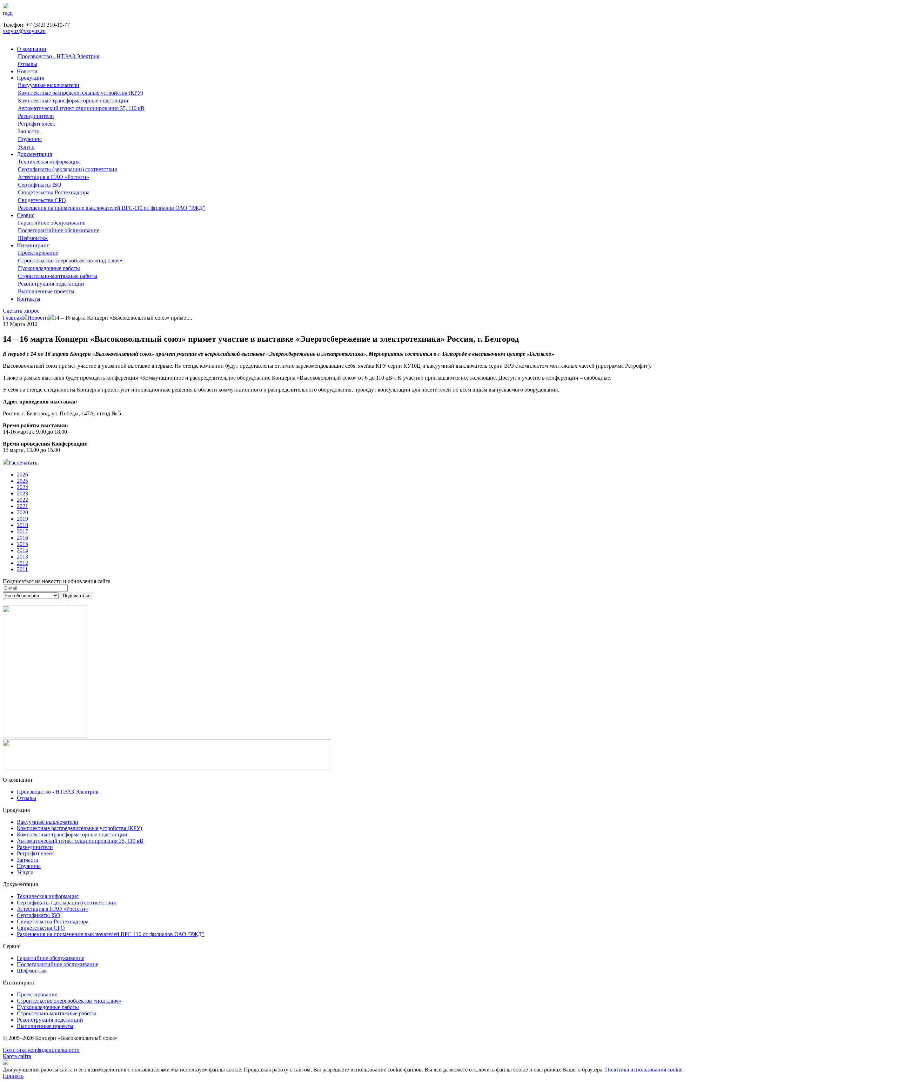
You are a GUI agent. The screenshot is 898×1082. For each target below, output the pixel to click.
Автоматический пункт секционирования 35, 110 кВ (81, 108)
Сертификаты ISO (39, 185)
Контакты (28, 299)
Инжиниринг (33, 245)
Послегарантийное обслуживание (58, 230)
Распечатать (22, 463)
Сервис (25, 215)
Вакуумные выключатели (48, 85)
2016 (22, 538)
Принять (13, 1076)
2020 (22, 512)
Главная (12, 318)
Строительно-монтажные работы (57, 276)
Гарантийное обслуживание (51, 223)
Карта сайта (17, 1056)
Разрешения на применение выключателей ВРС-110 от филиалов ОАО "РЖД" (111, 208)
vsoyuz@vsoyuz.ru (24, 31)
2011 (22, 569)
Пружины (30, 139)
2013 (22, 557)
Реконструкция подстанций (51, 284)
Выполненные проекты (46, 291)
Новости (27, 71)
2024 (22, 487)
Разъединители (36, 116)
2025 (22, 481)
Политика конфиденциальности (41, 1050)
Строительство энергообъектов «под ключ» (70, 260)
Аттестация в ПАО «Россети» (53, 177)
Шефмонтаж (33, 238)
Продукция (30, 78)
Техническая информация (49, 162)
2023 (22, 493)
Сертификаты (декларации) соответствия (67, 169)
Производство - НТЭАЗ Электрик (59, 56)
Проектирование (38, 253)
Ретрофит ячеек (36, 124)
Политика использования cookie (643, 1070)
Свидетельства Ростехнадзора (53, 192)
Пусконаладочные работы (49, 268)
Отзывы (27, 64)
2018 (22, 525)
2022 (22, 500)
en (10, 13)
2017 (22, 531)
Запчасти (29, 131)
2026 (22, 474)
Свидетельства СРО (42, 200)
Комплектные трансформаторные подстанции (73, 100)
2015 (22, 544)
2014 (22, 550)
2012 (22, 563)
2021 (22, 506)
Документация (34, 154)
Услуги (26, 147)
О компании (31, 49)
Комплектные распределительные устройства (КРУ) (80, 93)
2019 (22, 519)
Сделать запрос (21, 311)
